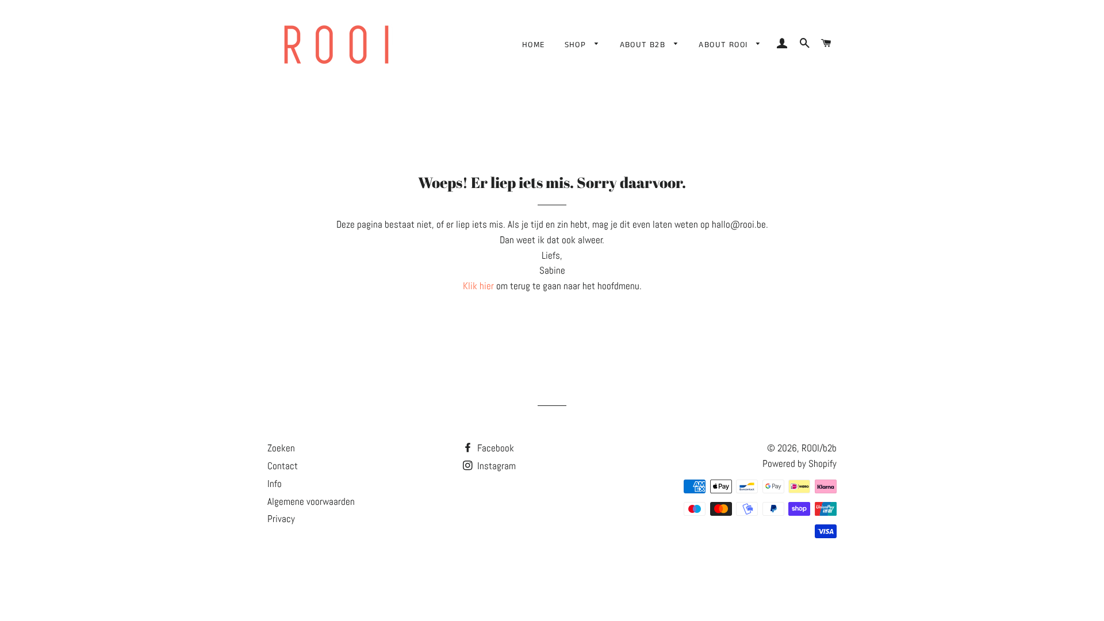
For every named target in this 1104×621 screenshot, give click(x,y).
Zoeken (281, 448)
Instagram (495, 465)
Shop (577, 45)
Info (274, 483)
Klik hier (478, 285)
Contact (282, 465)
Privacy (281, 518)
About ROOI (724, 45)
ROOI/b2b (819, 448)
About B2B (644, 45)
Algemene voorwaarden (311, 501)
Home (533, 45)
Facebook (494, 448)
